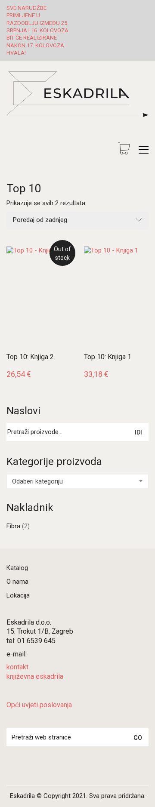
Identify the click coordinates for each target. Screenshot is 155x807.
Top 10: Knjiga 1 (107, 357)
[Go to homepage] (77, 105)
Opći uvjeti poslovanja (39, 705)
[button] (144, 150)
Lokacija (18, 595)
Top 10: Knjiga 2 (30, 357)
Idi (138, 432)
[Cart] (124, 149)
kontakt (17, 667)
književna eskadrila (34, 676)
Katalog (17, 568)
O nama (17, 581)
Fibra (13, 526)
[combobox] (77, 481)
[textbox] (77, 481)
